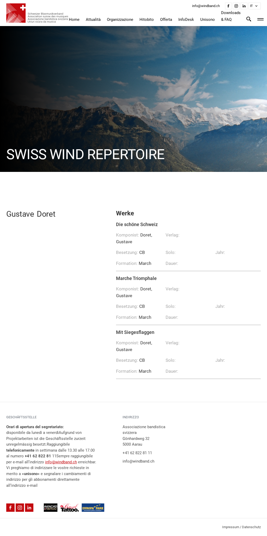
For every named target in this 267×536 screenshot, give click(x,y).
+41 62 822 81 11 (137, 453)
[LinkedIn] (244, 6)
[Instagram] (236, 6)
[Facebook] (228, 6)
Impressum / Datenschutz (241, 527)
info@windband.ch (61, 462)
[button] (254, 6)
